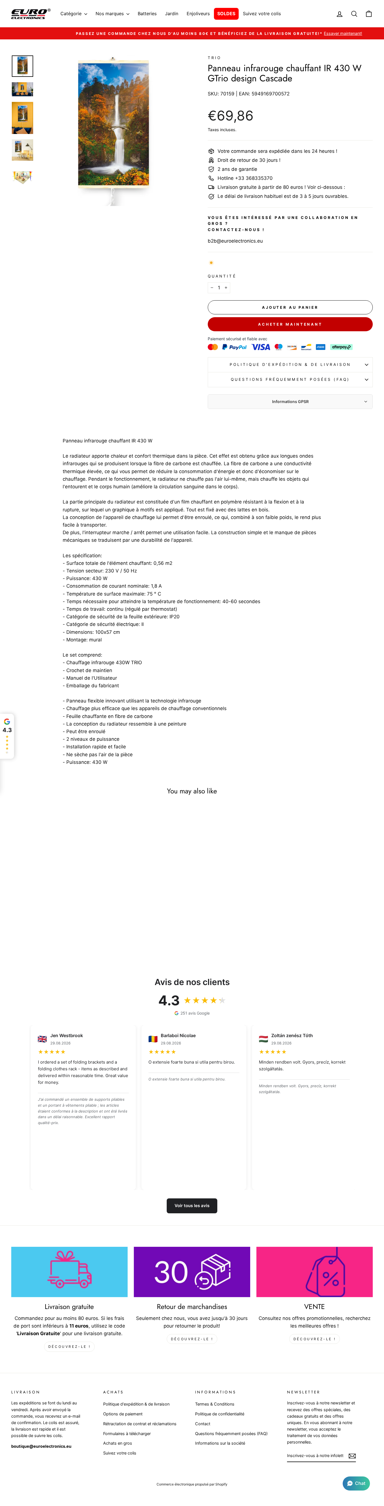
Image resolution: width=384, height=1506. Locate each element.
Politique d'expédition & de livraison (290, 364)
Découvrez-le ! (69, 1346)
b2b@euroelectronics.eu (235, 241)
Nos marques (110, 13)
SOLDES (226, 13)
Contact (202, 1423)
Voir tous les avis (192, 1205)
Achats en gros (117, 1443)
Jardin (171, 13)
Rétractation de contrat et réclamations (140, 1423)
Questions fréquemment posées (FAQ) (290, 379)
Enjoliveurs (198, 13)
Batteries (147, 13)
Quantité (222, 276)
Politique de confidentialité (219, 1413)
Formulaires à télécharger (127, 1433)
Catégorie (71, 13)
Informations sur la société (220, 1443)
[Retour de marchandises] (192, 1272)
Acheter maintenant (290, 324)
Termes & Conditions (214, 1404)
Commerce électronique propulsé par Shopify (192, 1484)
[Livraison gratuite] (69, 1272)
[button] (356, 1483)
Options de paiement (123, 1413)
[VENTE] (314, 1272)
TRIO (214, 57)
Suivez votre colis (262, 13)
